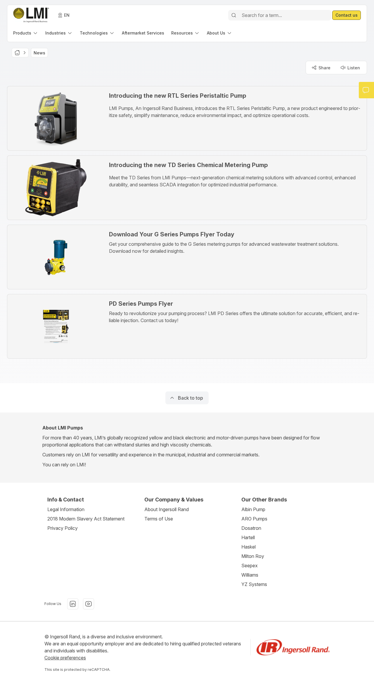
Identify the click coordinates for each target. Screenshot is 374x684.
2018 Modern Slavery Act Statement (85, 519)
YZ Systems (254, 584)
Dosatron (251, 528)
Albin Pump (253, 509)
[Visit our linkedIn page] (72, 603)
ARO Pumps (254, 519)
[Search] (233, 15)
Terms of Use (158, 519)
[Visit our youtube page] (88, 603)
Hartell (248, 537)
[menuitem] (25, 33)
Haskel (248, 547)
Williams (249, 575)
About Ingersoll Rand (166, 509)
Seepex (249, 565)
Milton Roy (252, 556)
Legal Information (65, 509)
